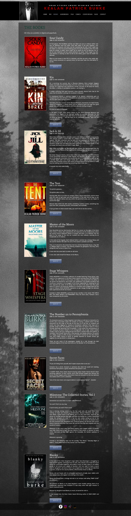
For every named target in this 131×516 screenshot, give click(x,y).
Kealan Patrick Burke (75, 8)
